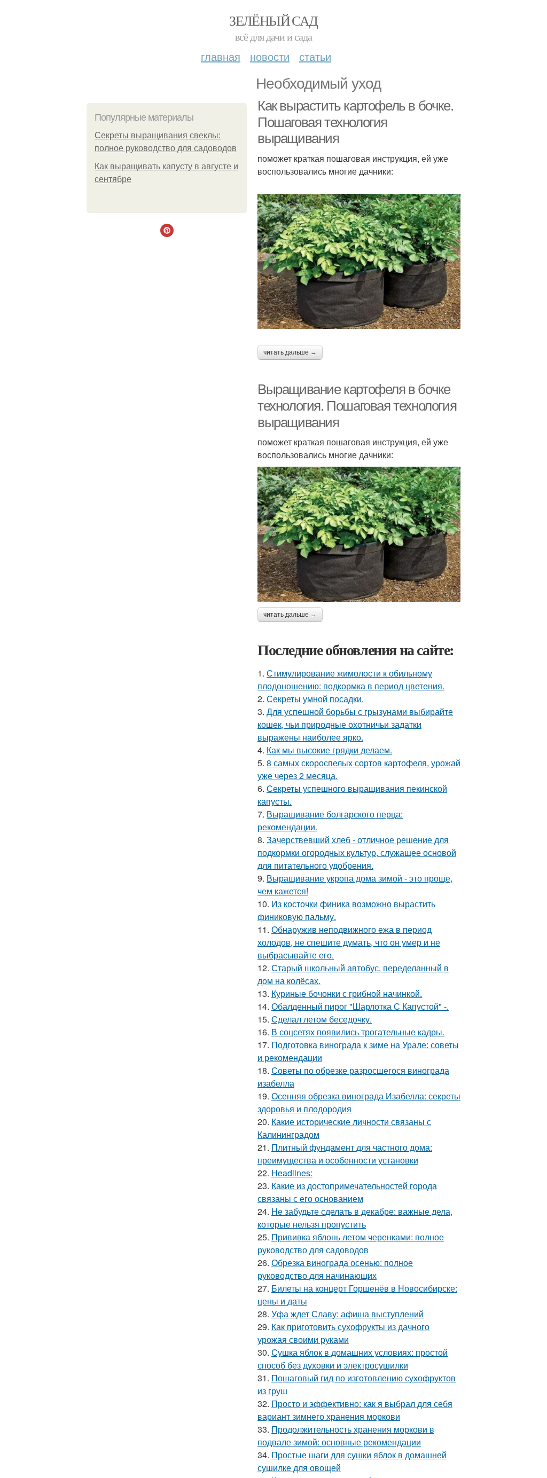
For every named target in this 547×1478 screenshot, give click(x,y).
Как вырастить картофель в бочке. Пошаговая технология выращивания (355, 122)
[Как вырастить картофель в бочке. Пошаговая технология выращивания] (358, 261)
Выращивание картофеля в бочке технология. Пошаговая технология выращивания (356, 405)
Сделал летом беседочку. (321, 1019)
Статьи (315, 56)
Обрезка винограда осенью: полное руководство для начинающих (335, 1269)
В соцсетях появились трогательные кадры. (357, 1032)
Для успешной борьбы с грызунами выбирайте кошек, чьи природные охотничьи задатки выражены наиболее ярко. (355, 724)
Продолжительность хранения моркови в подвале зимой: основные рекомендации (345, 1435)
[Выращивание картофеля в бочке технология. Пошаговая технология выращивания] (358, 534)
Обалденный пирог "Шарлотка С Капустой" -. (360, 1006)
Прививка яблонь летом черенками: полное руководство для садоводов (350, 1243)
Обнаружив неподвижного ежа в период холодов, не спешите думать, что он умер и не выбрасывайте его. (348, 942)
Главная (220, 56)
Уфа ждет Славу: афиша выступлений (347, 1314)
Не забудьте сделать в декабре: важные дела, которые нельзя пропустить (354, 1217)
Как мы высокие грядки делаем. (329, 750)
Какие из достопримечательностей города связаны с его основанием (347, 1192)
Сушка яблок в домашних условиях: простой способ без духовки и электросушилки (352, 1358)
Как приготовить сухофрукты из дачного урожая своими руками (343, 1333)
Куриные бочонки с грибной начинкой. (346, 993)
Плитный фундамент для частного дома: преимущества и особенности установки (344, 1153)
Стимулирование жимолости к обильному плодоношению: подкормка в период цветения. (350, 679)
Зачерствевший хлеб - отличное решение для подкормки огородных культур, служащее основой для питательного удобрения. (356, 852)
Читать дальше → (290, 352)
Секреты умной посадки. (315, 699)
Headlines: (291, 1173)
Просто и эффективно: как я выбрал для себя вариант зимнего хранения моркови (354, 1409)
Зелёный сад (273, 20)
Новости (270, 56)
